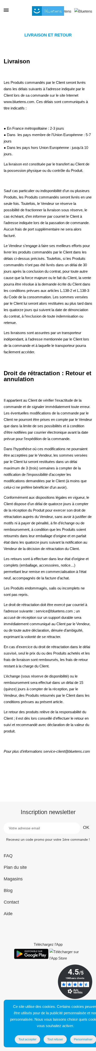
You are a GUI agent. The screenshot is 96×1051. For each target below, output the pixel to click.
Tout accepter (27, 1039)
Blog (8, 890)
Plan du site (15, 867)
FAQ (8, 855)
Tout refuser (55, 1039)
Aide (8, 913)
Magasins (13, 878)
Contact (11, 902)
